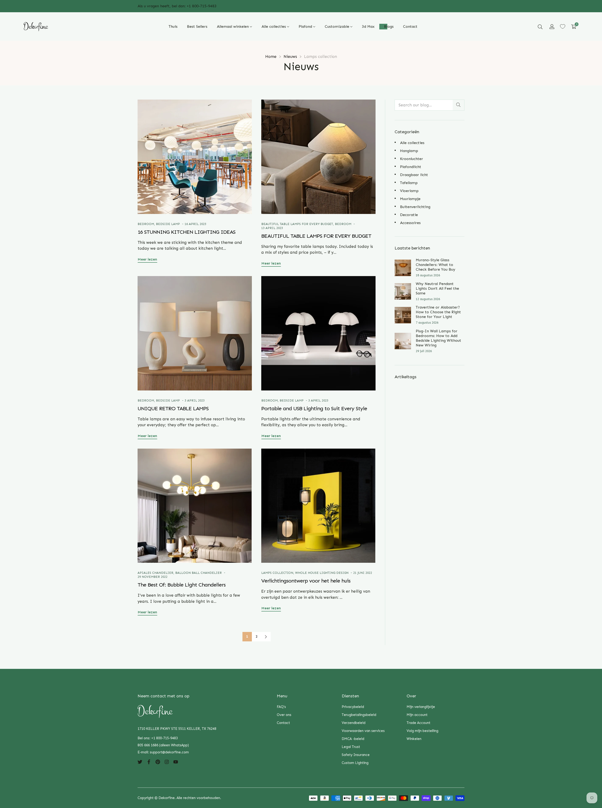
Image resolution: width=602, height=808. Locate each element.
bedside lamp (168, 224)
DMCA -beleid (353, 739)
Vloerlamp (409, 191)
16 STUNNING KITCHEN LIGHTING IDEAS (186, 232)
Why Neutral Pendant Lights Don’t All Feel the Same (437, 288)
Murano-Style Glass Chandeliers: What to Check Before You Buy (435, 265)
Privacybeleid (353, 707)
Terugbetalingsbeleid (359, 715)
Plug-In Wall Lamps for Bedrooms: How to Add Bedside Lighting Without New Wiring (438, 338)
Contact (283, 723)
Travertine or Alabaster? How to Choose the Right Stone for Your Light (438, 312)
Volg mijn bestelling (422, 731)
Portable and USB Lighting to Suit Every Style (314, 408)
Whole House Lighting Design (322, 573)
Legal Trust (351, 747)
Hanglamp (409, 151)
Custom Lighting (355, 763)
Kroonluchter (411, 159)
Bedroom (146, 224)
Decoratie (409, 215)
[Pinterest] (157, 762)
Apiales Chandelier (155, 573)
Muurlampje (410, 199)
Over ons (284, 715)
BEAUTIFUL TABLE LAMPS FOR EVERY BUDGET (297, 224)
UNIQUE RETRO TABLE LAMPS (173, 408)
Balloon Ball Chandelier (198, 573)
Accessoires (410, 223)
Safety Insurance (356, 755)
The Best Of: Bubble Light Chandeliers (182, 585)
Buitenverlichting (415, 207)
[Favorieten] (562, 26)
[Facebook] (149, 762)
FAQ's (281, 707)
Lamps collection (277, 573)
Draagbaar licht (414, 175)
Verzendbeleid (353, 723)
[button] (540, 27)
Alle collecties (412, 143)
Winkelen (414, 739)
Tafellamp (409, 183)
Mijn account (417, 715)
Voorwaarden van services (363, 731)
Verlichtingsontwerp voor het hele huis (305, 581)
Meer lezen (147, 259)
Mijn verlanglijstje (421, 707)
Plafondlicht (410, 167)
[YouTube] (175, 762)
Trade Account (418, 723)
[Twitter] (140, 762)
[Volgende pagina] (266, 636)
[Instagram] (166, 762)
